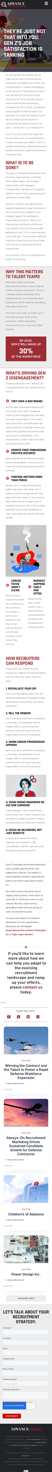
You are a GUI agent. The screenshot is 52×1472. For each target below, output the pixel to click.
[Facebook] (9, 1017)
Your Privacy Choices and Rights (24, 1445)
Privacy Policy (41, 1443)
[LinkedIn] (28, 1017)
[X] (18, 1017)
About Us (25, 1456)
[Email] (38, 1017)
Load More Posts (25, 1298)
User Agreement (33, 1440)
